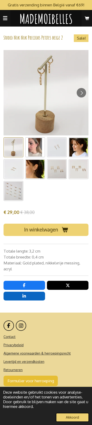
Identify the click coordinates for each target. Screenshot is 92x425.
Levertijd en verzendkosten (24, 362)
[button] (13, 147)
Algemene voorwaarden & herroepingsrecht (37, 353)
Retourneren (13, 370)
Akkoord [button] (72, 417)
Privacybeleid (14, 345)
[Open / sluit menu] (5, 18)
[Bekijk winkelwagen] (87, 18)
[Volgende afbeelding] (81, 92)
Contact (10, 337)
